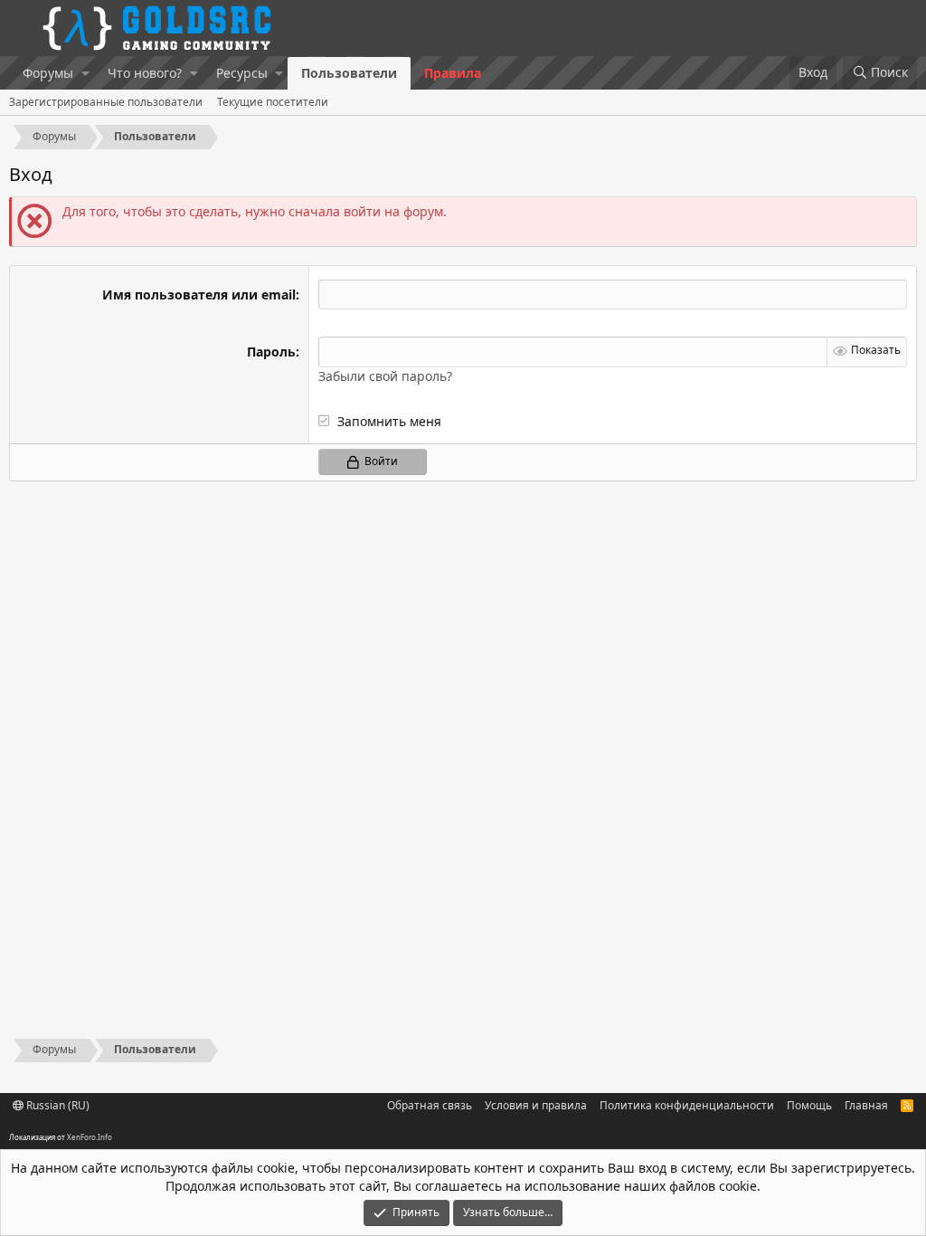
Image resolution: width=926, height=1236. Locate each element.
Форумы (48, 72)
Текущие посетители (272, 101)
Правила (452, 72)
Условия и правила (536, 1105)
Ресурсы (242, 72)
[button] (85, 73)
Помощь (809, 1105)
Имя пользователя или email (199, 294)
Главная (866, 1105)
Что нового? (145, 72)
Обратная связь (429, 1105)
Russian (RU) (57, 1105)
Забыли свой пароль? (385, 376)
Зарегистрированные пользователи (106, 101)
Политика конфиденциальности (687, 1105)
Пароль (271, 351)
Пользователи (349, 72)
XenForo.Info (89, 1137)
